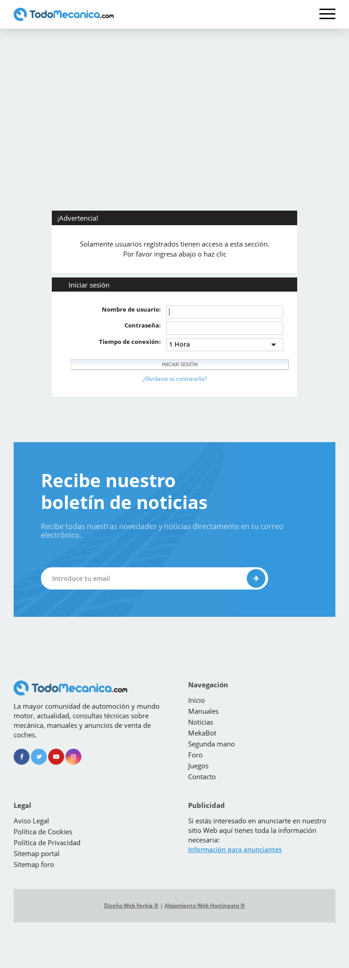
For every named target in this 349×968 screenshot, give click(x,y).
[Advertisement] (174, 97)
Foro (195, 754)
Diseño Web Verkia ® (131, 905)
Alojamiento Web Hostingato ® (205, 905)
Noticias (200, 721)
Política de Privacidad (47, 842)
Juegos (198, 765)
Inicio (196, 700)
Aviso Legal (31, 820)
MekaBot (202, 732)
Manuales (203, 711)
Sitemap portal (37, 853)
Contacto (202, 776)
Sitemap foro (34, 864)
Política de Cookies (43, 831)
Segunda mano (211, 743)
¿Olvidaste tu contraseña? (174, 379)
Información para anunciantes (235, 849)
